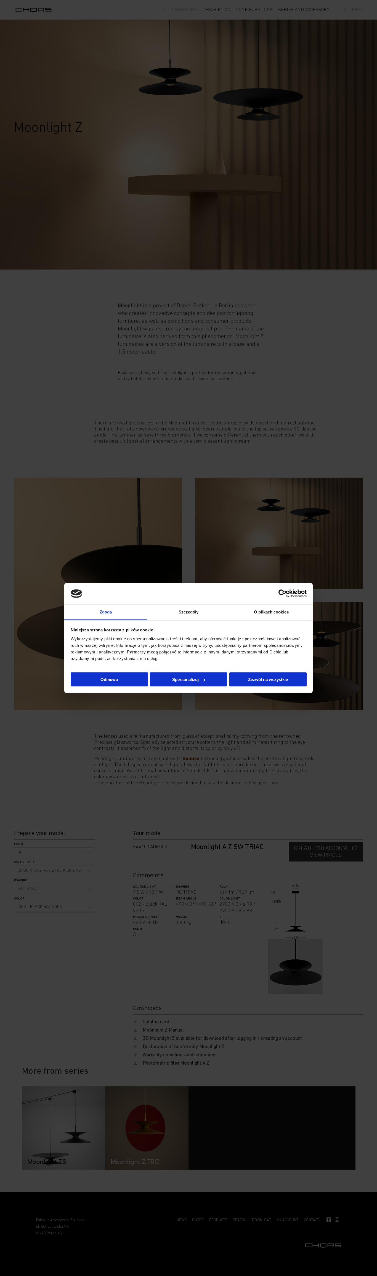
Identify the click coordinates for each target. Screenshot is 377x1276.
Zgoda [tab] (106, 611)
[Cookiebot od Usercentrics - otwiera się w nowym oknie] (282, 593)
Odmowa (109, 679)
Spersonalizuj (185, 679)
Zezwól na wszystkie (268, 679)
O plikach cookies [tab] (271, 611)
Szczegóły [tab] (189, 611)
